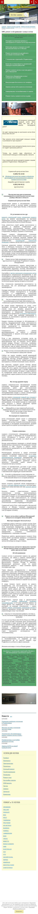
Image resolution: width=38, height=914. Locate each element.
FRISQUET (6, 812)
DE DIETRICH (7, 825)
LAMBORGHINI (7, 833)
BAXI (4, 815)
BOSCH (5, 844)
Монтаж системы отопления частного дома (11, 728)
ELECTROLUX (7, 849)
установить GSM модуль (28, 313)
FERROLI (6, 830)
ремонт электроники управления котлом (21, 607)
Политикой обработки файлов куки (23, 908)
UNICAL (5, 838)
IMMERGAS (6, 862)
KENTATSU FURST (8, 865)
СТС (4, 854)
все (11, 716)
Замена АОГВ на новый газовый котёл (9, 746)
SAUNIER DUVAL (8, 857)
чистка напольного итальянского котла (23, 273)
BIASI (4, 836)
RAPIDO (5, 859)
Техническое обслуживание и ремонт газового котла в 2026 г (12, 734)
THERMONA (6, 820)
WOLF (5, 817)
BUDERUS (6, 828)
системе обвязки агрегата (16, 485)
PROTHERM (6, 823)
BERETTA (6, 841)
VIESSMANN (6, 807)
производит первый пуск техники (24, 397)
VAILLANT (6, 809)
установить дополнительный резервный (19, 456)
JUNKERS (11, 844)
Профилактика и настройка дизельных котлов (11, 740)
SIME (4, 846)
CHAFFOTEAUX (7, 867)
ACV (4, 852)
